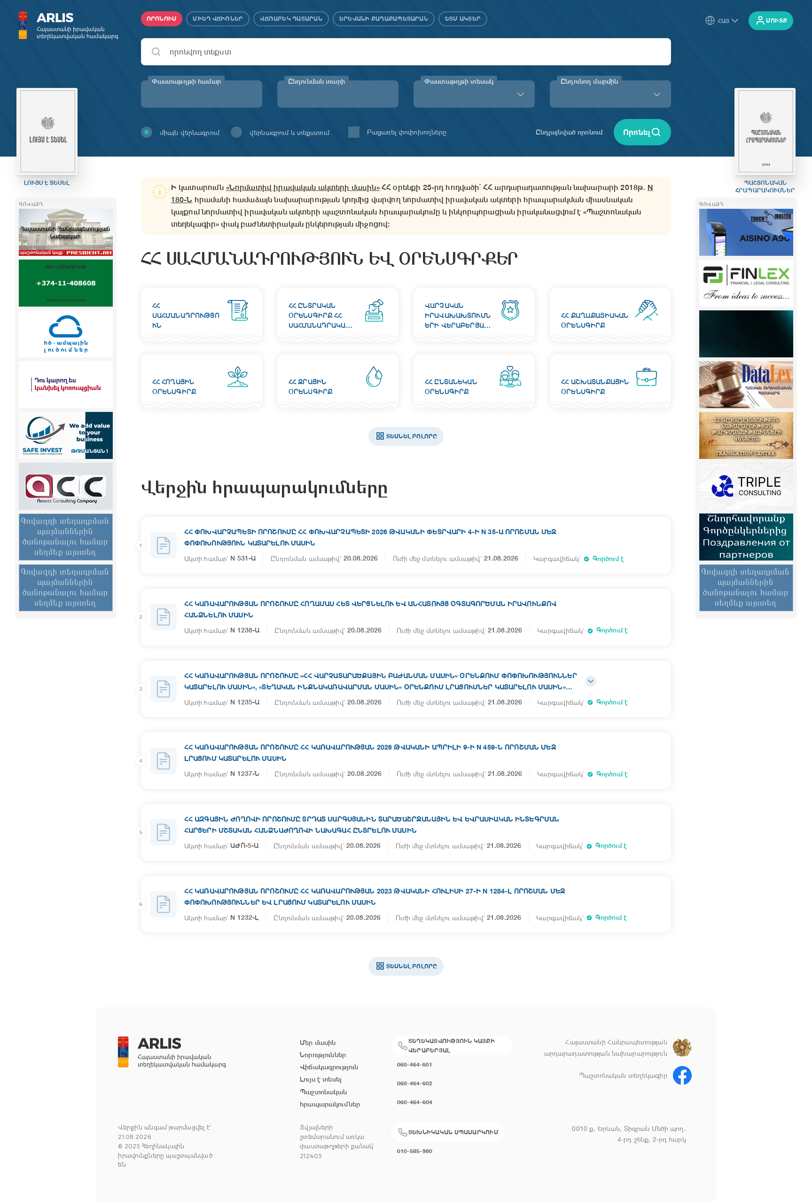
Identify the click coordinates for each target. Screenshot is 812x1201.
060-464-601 (415, 1064)
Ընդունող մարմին (589, 81)
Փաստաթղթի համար (186, 81)
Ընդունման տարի (316, 81)
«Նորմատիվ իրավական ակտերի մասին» (303, 187)
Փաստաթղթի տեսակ (458, 81)
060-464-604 (415, 1102)
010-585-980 (415, 1150)
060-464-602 (415, 1083)
